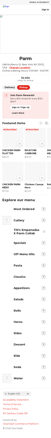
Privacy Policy (10, 409)
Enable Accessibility (39, 2)
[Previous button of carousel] (41, 123)
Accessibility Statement (16, 400)
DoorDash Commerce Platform (20, 423)
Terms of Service (12, 404)
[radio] (9, 87)
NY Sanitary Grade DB (15, 413)
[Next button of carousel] (46, 123)
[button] (12, 144)
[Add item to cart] (19, 143)
